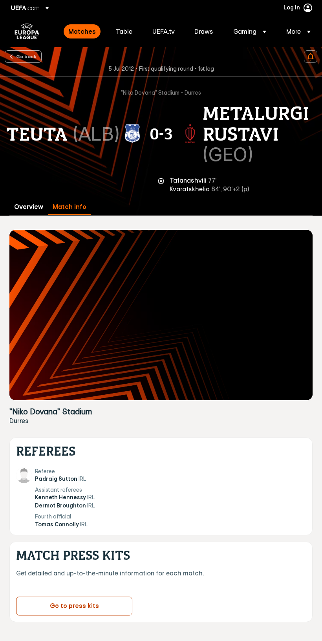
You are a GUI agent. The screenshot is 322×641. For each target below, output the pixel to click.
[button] (249, 31)
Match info (69, 206)
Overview (28, 206)
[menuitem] (82, 31)
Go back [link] (26, 56)
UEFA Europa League (26, 31)
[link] (82, 31)
